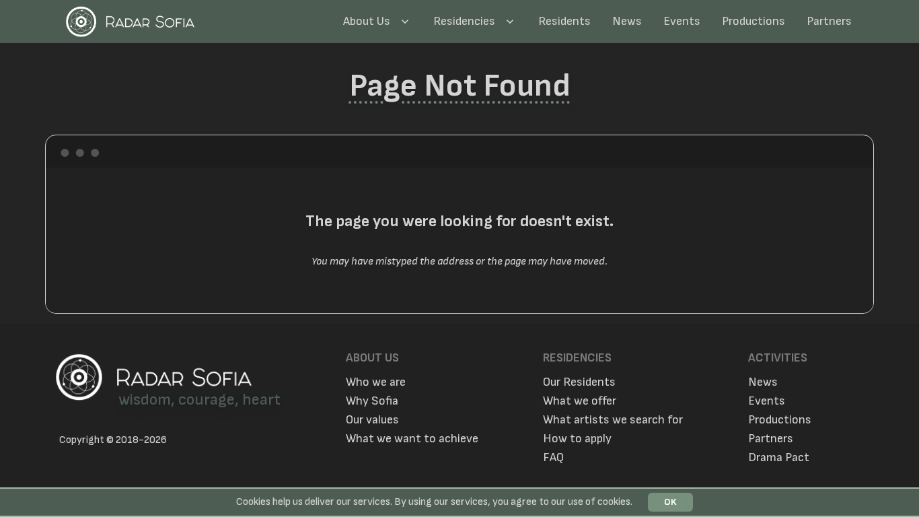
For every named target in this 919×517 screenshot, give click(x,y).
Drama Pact (778, 457)
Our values (372, 420)
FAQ (553, 457)
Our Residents (579, 382)
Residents (564, 21)
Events (681, 21)
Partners (829, 21)
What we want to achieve (412, 439)
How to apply (577, 439)
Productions (753, 21)
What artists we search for (613, 420)
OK (670, 502)
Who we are (376, 382)
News (627, 21)
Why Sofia (372, 401)
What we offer (579, 401)
